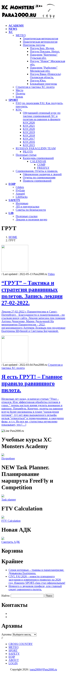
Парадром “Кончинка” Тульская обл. (44, 56)
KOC (19, 109)
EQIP (12, 656)
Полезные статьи (26, 154)
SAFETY (14, 653)
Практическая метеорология (40, 41)
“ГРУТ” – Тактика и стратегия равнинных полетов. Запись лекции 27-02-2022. (32, 293)
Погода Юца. (38, 80)
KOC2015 (29, 145)
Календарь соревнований (38, 158)
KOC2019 (29, 132)
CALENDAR (38, 161)
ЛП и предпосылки (27, 206)
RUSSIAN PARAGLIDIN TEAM (36, 148)
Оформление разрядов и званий (42, 174)
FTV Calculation (11, 520)
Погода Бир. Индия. (42, 48)
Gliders (20, 187)
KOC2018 (29, 135)
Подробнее (8, 458)
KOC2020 (29, 129)
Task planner (8, 499)
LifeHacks (22, 196)
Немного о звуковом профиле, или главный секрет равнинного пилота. (35, 588)
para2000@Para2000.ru (43, 669)
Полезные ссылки (27, 216)
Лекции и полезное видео (31, 219)
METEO (21, 35)
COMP (41, 164)
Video (51, 274)
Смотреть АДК (10, 541)
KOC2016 (29, 141)
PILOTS (28, 151)
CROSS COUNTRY (21, 643)
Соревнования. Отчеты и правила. (37, 171)
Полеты (20, 93)
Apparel (20, 193)
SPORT (13, 650)
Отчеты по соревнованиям (39, 177)
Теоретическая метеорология (40, 38)
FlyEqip (20, 190)
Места (19, 90)
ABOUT (14, 660)
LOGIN (13, 663)
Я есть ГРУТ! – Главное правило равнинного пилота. (31, 383)
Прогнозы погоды (34, 45)
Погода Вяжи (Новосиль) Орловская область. (45, 76)
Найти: (5, 595)
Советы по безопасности (31, 209)
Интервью (22, 203)
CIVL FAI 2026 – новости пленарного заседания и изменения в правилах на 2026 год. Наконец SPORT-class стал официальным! (37, 579)
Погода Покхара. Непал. (45, 51)
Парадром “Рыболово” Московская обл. (44, 69)
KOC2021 (29, 125)
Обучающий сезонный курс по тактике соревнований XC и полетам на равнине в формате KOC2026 (41, 117)
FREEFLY (43, 167)
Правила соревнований (37, 180)
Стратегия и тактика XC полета (35, 87)
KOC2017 (29, 138)
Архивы (6, 634)
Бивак (19, 96)
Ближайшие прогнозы (43, 83)
